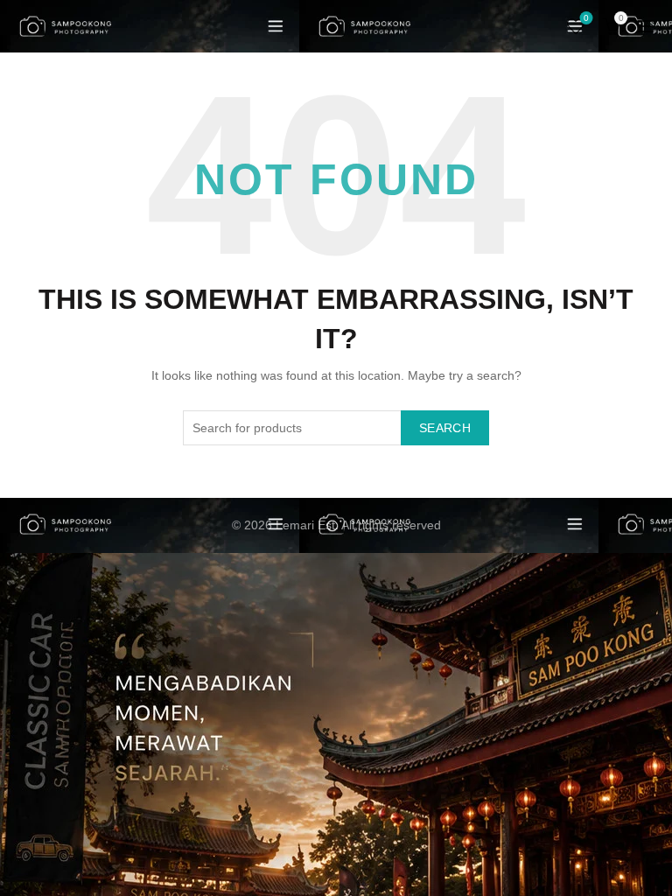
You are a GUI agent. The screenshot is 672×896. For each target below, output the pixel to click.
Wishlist (586, 18)
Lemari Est (305, 525)
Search (445, 428)
